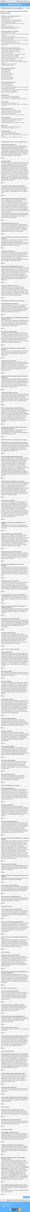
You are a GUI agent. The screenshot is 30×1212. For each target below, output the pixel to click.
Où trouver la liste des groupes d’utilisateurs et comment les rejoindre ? (15, 87)
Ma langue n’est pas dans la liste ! (7, 38)
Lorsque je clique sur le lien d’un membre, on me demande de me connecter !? (14, 44)
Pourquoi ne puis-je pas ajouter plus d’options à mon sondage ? (13, 54)
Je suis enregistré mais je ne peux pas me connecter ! (11, 21)
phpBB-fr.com (7, 1204)
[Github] (13, 1209)
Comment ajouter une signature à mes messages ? (11, 51)
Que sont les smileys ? (5, 71)
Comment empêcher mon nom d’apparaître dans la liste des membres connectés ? (14, 34)
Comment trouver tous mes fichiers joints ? (9, 127)
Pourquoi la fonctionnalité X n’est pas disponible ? (10, 133)
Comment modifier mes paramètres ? (8, 32)
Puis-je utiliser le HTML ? (6, 70)
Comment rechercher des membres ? (8, 113)
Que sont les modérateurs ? (6, 84)
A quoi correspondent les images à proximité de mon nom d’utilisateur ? (15, 40)
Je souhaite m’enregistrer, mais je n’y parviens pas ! (11, 19)
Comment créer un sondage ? (7, 52)
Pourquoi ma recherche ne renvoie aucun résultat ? (11, 110)
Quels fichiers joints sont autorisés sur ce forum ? (10, 126)
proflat (4, 1205)
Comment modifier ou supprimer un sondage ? (10, 55)
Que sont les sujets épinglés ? (7, 76)
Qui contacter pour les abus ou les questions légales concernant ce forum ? (14, 135)
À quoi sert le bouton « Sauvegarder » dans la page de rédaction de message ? (14, 62)
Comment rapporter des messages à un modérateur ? (11, 60)
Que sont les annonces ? (6, 75)
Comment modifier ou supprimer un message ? (10, 50)
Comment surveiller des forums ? (7, 121)
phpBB (7, 370)
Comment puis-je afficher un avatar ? (8, 41)
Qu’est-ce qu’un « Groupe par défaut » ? (9, 90)
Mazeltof (9, 1205)
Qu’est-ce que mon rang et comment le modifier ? (10, 42)
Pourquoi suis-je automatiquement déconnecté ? (10, 27)
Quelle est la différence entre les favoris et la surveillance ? (12, 118)
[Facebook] (16, 1209)
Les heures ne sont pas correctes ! (8, 36)
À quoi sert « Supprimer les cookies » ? (8, 28)
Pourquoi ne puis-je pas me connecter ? (9, 22)
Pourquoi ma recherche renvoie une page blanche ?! (11, 112)
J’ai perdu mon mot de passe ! (7, 26)
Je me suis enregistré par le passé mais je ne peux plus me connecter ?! (12, 24)
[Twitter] (10, 1209)
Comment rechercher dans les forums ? (9, 109)
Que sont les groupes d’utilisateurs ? (8, 85)
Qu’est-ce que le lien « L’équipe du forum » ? (9, 92)
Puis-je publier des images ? (6, 73)
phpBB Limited (10, 1135)
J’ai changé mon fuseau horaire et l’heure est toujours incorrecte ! (14, 37)
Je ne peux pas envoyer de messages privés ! (10, 96)
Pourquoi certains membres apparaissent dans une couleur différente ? (15, 89)
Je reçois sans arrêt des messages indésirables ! (10, 97)
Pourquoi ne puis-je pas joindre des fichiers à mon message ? (13, 57)
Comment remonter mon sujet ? (7, 65)
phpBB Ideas (14, 1149)
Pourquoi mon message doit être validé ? (9, 63)
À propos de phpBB (12, 1139)
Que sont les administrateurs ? (7, 83)
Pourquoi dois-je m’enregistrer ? (7, 17)
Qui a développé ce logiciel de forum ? (8, 132)
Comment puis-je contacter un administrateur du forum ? (12, 137)
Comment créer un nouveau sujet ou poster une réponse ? (12, 49)
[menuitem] (4, 1)
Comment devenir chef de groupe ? (8, 88)
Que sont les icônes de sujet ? (7, 79)
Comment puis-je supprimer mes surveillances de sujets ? (12, 122)
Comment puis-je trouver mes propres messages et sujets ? (13, 114)
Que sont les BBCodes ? (6, 69)
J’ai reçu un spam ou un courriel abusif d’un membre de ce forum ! (14, 98)
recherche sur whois (5, 1164)
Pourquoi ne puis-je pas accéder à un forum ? (10, 56)
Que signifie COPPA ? (5, 18)
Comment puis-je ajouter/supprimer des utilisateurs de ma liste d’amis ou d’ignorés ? (14, 105)
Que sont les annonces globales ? (7, 74)
